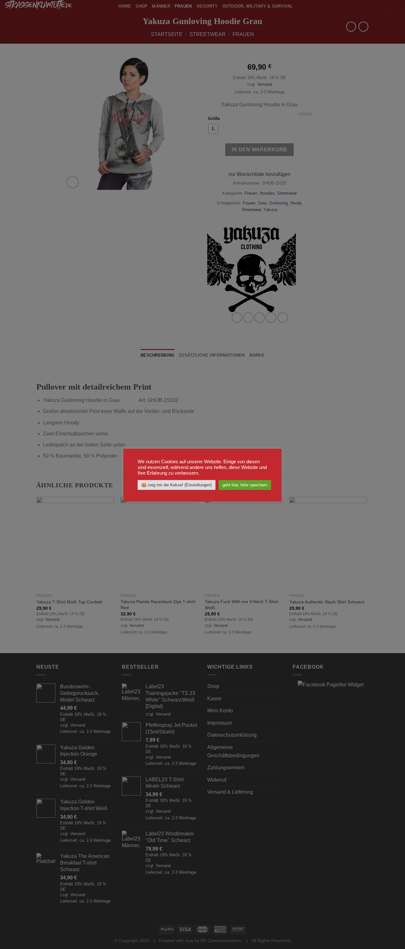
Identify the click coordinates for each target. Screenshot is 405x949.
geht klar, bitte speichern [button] (244, 485)
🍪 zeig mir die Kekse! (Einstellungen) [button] (176, 485)
